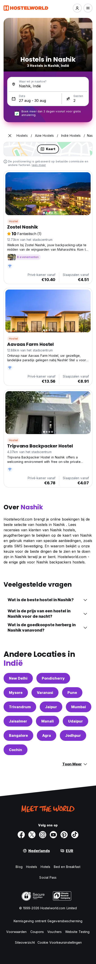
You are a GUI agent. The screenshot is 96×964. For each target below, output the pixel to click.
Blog (19, 867)
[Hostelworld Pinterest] (64, 834)
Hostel (13, 221)
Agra (46, 735)
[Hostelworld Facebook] (21, 834)
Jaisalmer (18, 721)
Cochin (15, 750)
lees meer (39, 165)
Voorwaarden (16, 932)
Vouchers (54, 932)
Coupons (37, 932)
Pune (72, 692)
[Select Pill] (77, 8)
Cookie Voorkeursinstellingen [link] (60, 942)
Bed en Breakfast (67, 867)
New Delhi (18, 678)
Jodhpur (73, 735)
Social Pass (47, 877)
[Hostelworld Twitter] (31, 834)
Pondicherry (53, 678)
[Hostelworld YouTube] (53, 834)
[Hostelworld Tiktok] (74, 834)
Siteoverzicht (25, 942)
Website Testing (77, 932)
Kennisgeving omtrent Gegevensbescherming (48, 921)
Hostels (31, 867)
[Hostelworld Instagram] (42, 834)
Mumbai (78, 707)
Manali (47, 721)
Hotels (45, 867)
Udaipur (75, 721)
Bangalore (18, 735)
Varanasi (45, 692)
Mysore (16, 692)
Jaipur (51, 707)
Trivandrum (20, 707)
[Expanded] (9, 135)
